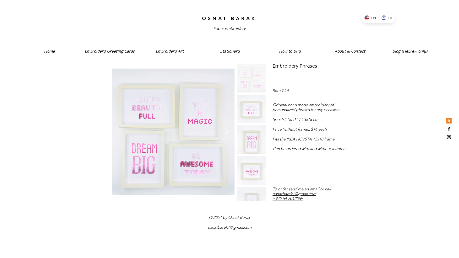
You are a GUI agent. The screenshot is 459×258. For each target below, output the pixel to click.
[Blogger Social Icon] (449, 121)
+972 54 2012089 (288, 198)
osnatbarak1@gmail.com (294, 193)
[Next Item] (226, 131)
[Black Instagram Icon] (449, 137)
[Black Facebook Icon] (449, 129)
